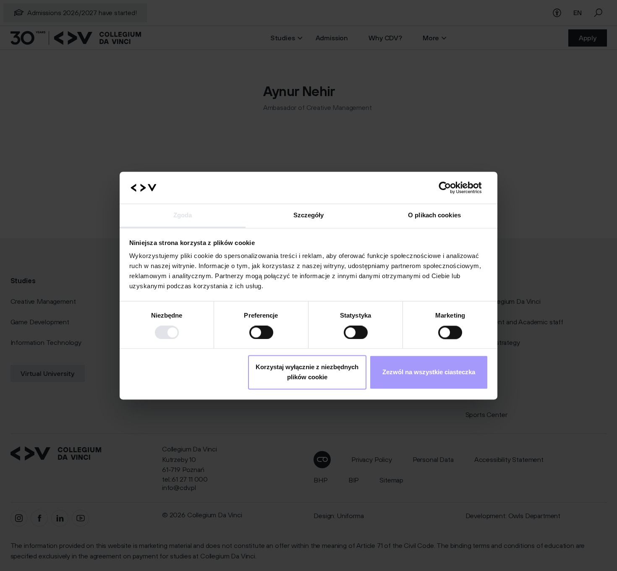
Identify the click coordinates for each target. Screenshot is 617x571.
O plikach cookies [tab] (434, 215)
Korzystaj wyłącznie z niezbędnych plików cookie (307, 372)
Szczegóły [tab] (308, 215)
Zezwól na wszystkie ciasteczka (428, 372)
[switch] (261, 332)
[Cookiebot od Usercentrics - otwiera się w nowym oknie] (451, 187)
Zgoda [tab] (182, 215)
